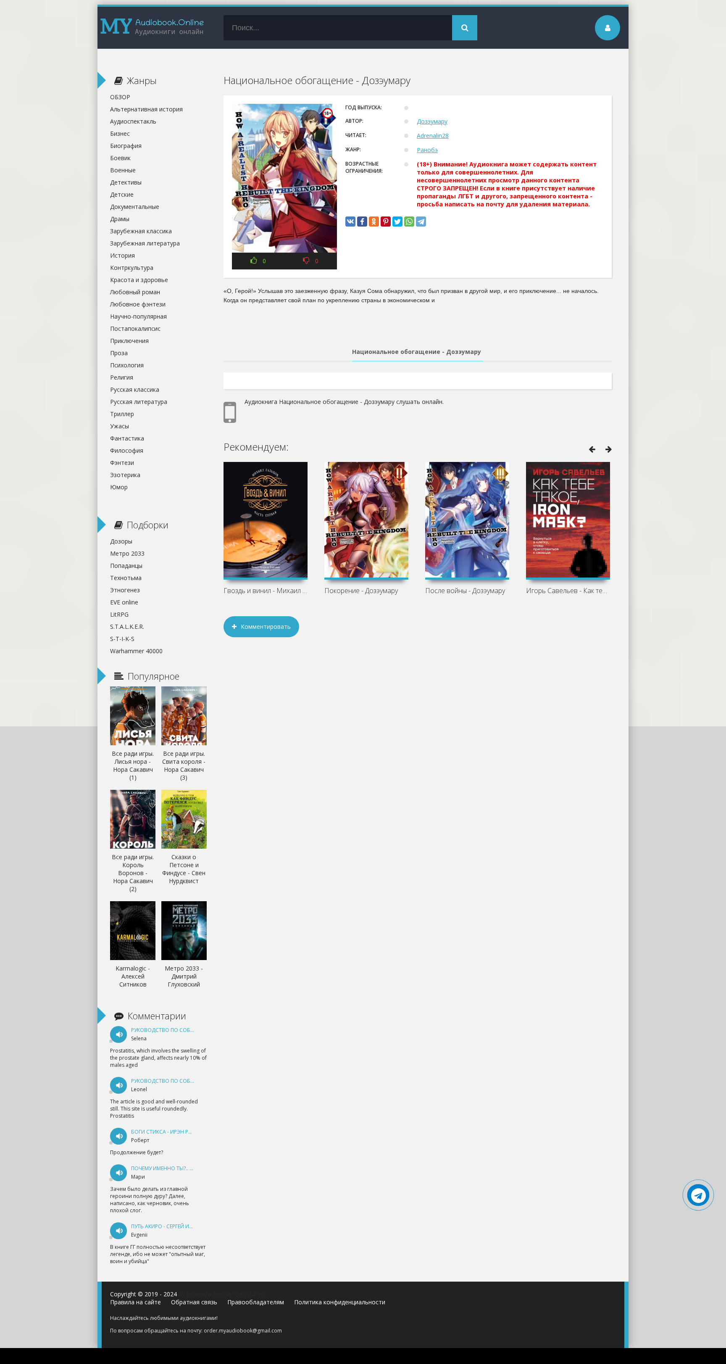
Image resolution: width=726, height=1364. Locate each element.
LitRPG (119, 614)
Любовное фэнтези (138, 304)
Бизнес (120, 133)
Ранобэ (427, 150)
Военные (123, 170)
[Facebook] (362, 221)
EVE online (124, 602)
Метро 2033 (127, 553)
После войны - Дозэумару (465, 590)
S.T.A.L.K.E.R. (127, 627)
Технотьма (126, 578)
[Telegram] (421, 221)
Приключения (129, 341)
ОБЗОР (120, 97)
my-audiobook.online (152, 28)
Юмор (119, 487)
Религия (121, 377)
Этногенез (125, 590)
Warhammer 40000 (136, 651)
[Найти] (464, 27)
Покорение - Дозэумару (361, 590)
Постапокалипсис (135, 328)
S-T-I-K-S (122, 639)
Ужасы (119, 426)
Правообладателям (255, 1302)
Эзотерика (125, 475)
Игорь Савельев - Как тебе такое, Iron (568, 590)
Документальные (134, 207)
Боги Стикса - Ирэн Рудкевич (171, 1131)
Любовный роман (135, 292)
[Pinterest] (386, 221)
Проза (119, 353)
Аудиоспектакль (133, 121)
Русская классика (134, 389)
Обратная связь (194, 1302)
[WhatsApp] (409, 221)
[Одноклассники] (374, 221)
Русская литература (138, 402)
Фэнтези (122, 463)
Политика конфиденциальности (339, 1302)
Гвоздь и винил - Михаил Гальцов (266, 590)
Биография (126, 146)
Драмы (119, 219)
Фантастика (127, 438)
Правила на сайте (135, 1302)
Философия (126, 450)
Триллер (122, 414)
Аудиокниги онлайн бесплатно (222, 1294)
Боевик (120, 158)
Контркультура (131, 268)
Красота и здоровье (139, 280)
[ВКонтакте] (350, 221)
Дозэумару (432, 121)
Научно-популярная (138, 316)
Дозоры (121, 541)
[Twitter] (397, 221)
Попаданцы (126, 566)
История (122, 255)
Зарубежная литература (145, 243)
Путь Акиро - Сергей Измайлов (173, 1226)
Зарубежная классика (141, 231)
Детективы (126, 182)
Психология (127, 365)
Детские (122, 194)
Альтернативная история (146, 109)
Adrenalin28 (433, 136)
